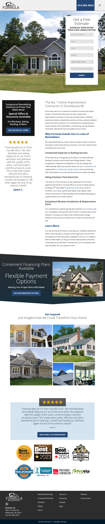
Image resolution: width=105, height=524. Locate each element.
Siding (40, 506)
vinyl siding (56, 191)
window (90, 209)
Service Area (85, 498)
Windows (41, 502)
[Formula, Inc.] (11, 5)
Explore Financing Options (26, 293)
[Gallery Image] (20, 336)
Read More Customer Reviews (52, 435)
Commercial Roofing (45, 498)
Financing (63, 498)
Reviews (84, 494)
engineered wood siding (74, 188)
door (47, 212)
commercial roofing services (68, 169)
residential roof (90, 166)
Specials (62, 502)
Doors (40, 510)
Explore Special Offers (18, 130)
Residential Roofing (45, 494)
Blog (61, 506)
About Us (62, 494)
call (87, 237)
